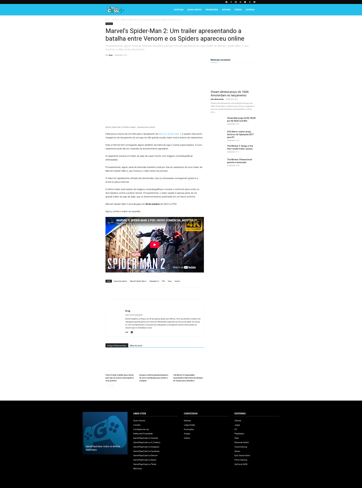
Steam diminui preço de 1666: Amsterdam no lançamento (230, 93)
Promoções (211, 9)
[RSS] (240, 2)
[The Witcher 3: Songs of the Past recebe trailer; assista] (218, 149)
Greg (110, 55)
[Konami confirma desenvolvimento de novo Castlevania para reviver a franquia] (154, 362)
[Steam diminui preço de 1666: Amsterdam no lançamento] (234, 77)
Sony (170, 281)
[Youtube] (254, 2)
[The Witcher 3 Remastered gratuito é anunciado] (218, 163)
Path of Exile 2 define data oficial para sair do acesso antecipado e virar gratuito (119, 378)
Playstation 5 (154, 281)
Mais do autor (136, 345)
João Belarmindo (217, 99)
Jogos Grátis (195, 9)
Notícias (179, 9)
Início (107, 19)
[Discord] (226, 2)
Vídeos (238, 9)
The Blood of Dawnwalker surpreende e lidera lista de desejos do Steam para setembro (188, 378)
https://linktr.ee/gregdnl (134, 315)
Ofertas (250, 9)
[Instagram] (236, 2)
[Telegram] (245, 2)
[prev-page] (107, 386)
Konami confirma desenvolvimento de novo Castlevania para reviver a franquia (153, 378)
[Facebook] (231, 2)
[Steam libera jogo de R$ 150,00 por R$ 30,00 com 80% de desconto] (218, 122)
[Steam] (127, 332)
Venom (177, 281)
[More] (141, 61)
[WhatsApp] (128, 61)
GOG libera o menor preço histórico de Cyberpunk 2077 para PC (240, 134)
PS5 (163, 281)
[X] (250, 2)
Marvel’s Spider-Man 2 (170, 133)
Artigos (226, 9)
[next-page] (112, 386)
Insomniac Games (120, 281)
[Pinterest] (121, 61)
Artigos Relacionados (117, 345)
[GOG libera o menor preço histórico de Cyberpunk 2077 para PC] (218, 135)
